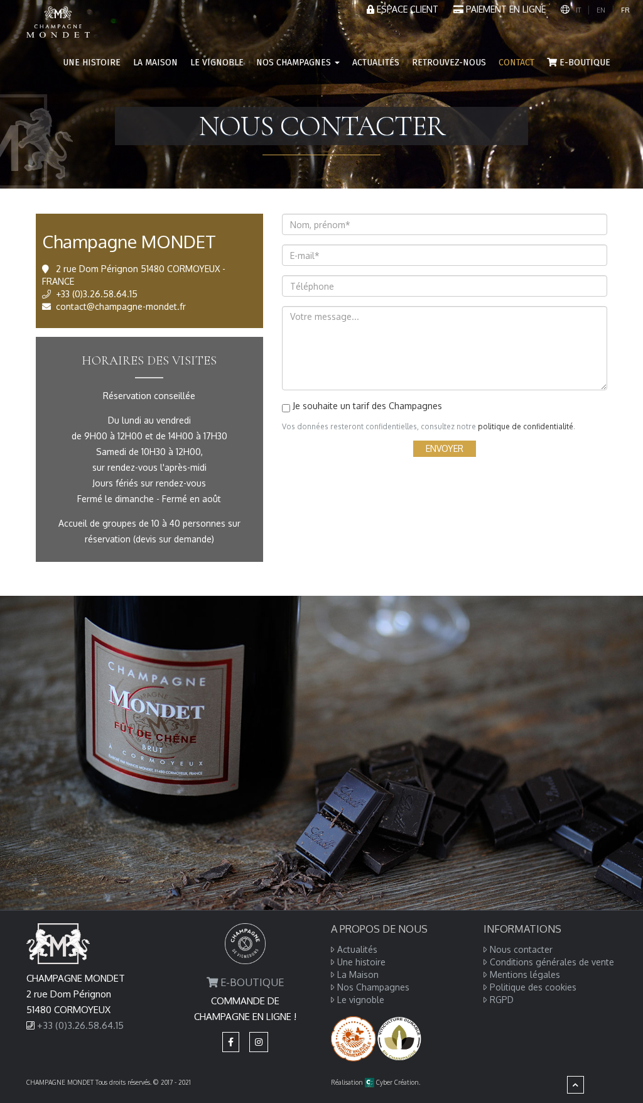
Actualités (375, 62)
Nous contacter (521, 949)
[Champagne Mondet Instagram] (258, 1041)
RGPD (502, 999)
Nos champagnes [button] (294, 62)
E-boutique (583, 62)
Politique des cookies (533, 987)
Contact (516, 62)
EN (601, 10)
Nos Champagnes (373, 987)
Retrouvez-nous (449, 62)
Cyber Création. (397, 1082)
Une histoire (92, 62)
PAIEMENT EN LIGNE (505, 9)
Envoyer (444, 448)
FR (625, 10)
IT (578, 10)
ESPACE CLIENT (406, 9)
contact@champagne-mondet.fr (121, 306)
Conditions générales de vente (552, 962)
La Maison (155, 62)
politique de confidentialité (525, 426)
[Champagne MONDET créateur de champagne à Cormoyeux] (58, 15)
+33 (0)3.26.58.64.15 (97, 293)
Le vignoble (217, 62)
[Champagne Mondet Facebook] (230, 1041)
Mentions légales (525, 974)
